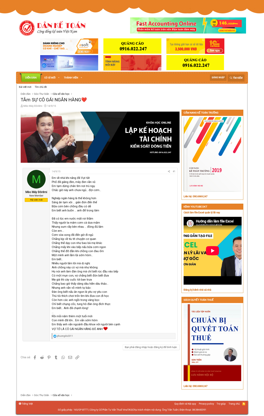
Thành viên (71, 77)
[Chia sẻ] (169, 171)
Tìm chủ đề (41, 87)
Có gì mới (49, 77)
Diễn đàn (31, 77)
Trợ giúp (221, 403)
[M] (36, 188)
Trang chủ (234, 403)
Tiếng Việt (27, 403)
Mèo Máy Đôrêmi (32, 105)
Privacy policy (206, 403)
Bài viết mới (25, 87)
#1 (174, 171)
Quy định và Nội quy (185, 403)
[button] (58, 77)
